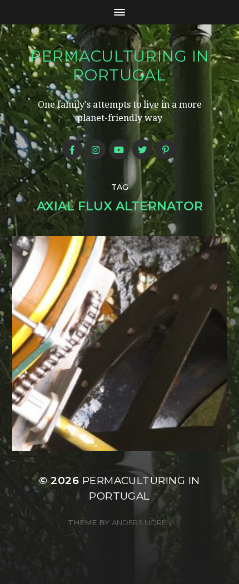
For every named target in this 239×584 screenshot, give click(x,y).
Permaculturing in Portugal (119, 65)
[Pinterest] (166, 149)
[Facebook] (72, 149)
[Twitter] (142, 149)
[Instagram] (96, 149)
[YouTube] (119, 149)
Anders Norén (142, 522)
